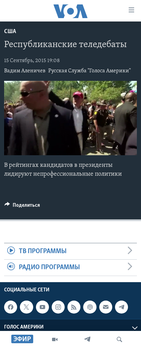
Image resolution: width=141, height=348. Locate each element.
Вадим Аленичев (25, 71)
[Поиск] (119, 339)
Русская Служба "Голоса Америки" (89, 71)
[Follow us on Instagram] (58, 307)
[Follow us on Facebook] (10, 307)
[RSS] (73, 307)
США (10, 32)
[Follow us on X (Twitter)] (26, 307)
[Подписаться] (105, 307)
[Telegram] (87, 339)
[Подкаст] (89, 307)
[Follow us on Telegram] (121, 307)
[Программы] (54, 339)
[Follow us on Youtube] (42, 307)
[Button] (22, 206)
